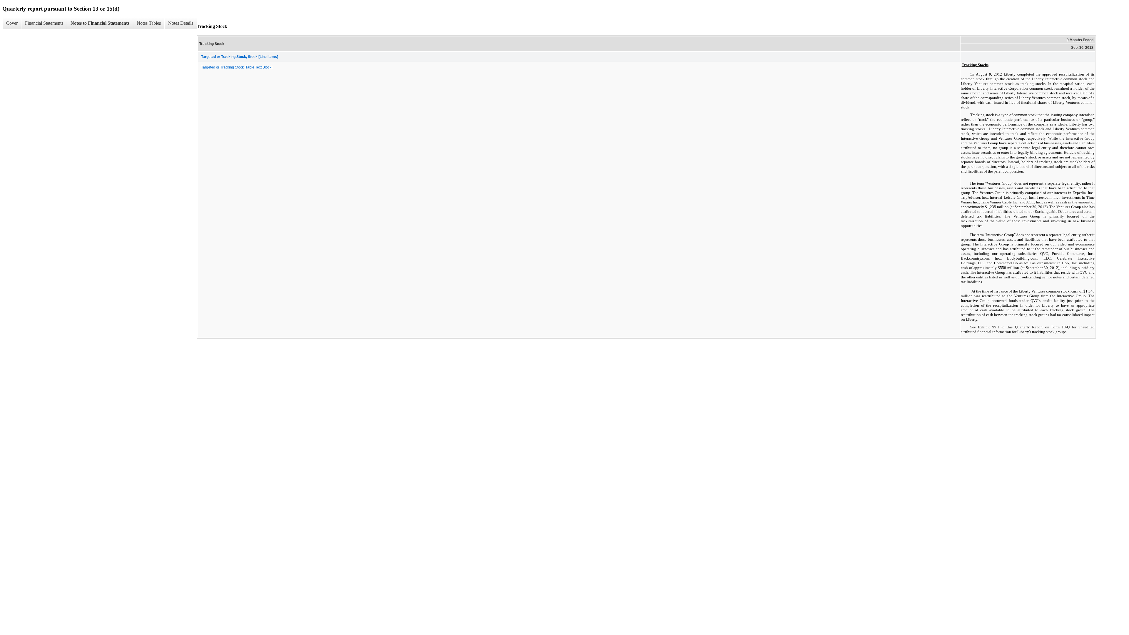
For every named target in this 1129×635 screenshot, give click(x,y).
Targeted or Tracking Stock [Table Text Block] (236, 67)
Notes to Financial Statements (100, 23)
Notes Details (180, 23)
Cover (12, 23)
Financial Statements (44, 23)
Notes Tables (149, 23)
